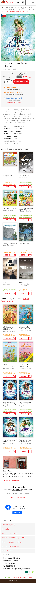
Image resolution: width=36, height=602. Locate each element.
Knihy (13, 8)
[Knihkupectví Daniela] (7, 2)
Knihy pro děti (24, 8)
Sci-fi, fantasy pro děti (23, 10)
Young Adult (7, 10)
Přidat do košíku (22, 82)
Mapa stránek (7, 550)
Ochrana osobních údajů (19, 577)
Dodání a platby (8, 525)
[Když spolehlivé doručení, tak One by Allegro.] (29, 574)
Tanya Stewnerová (8, 69)
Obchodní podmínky (10, 533)
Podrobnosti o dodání (14, 102)
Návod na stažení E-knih (12, 542)
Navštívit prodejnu (11, 480)
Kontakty (6, 529)
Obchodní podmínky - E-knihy (14, 538)
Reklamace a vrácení (10, 546)
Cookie (30, 577)
